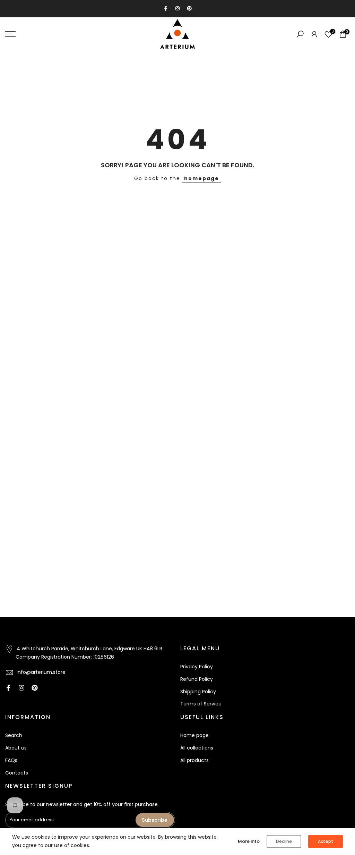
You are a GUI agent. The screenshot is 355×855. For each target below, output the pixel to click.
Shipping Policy (198, 691)
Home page (194, 735)
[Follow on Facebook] (165, 8)
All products (194, 760)
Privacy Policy (196, 666)
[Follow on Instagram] (177, 8)
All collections (196, 747)
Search (13, 735)
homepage (201, 178)
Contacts (16, 772)
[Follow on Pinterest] (189, 8)
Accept (325, 841)
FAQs (11, 760)
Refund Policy (196, 679)
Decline (284, 841)
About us (16, 747)
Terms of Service (201, 703)
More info (249, 841)
